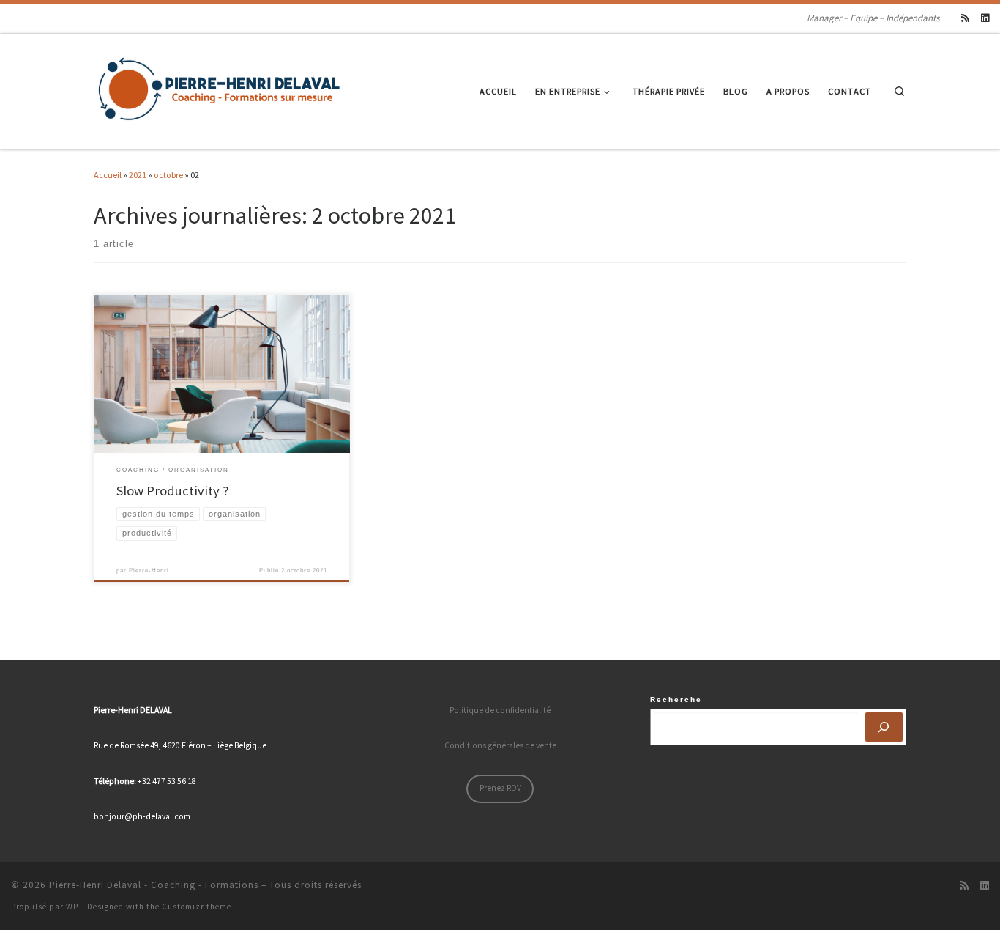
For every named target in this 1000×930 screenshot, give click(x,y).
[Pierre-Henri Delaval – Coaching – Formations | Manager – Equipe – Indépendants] (220, 88)
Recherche (676, 699)
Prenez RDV (500, 788)
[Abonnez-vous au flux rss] (965, 18)
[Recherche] (884, 727)
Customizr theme (196, 906)
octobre (168, 174)
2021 (137, 174)
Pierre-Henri (149, 570)
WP (72, 906)
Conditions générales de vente (500, 745)
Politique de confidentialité (500, 710)
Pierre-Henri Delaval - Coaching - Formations (153, 885)
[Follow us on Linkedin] (985, 18)
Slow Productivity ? (172, 490)
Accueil (108, 174)
